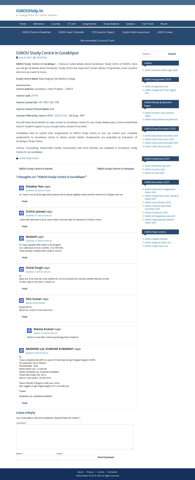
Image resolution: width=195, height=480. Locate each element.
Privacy (90, 472)
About (80, 472)
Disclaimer (112, 472)
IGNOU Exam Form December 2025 (161, 142)
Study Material (111, 23)
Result (164, 23)
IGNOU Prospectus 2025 (156, 212)
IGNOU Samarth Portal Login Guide (161, 70)
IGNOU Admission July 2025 (158, 165)
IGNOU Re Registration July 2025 (160, 216)
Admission (38, 23)
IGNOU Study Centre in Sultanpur (115, 168)
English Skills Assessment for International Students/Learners (135, 32)
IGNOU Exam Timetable (71, 32)
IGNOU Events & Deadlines (36, 32)
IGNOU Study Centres (29, 158)
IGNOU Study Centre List (156, 246)
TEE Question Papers (103, 32)
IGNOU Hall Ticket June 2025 (158, 146)
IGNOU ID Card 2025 (154, 173)
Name (20, 453)
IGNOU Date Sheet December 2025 (161, 135)
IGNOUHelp (41, 57)
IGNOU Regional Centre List (158, 242)
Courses (55, 23)
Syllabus (130, 23)
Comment (21, 423)
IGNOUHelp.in (29, 10)
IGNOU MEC (61, 115)
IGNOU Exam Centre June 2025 (159, 139)
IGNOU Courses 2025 (155, 169)
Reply (25, 201)
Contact (100, 472)
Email (60, 453)
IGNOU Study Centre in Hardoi (36, 168)
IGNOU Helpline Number (156, 239)
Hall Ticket (147, 23)
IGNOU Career (165, 32)
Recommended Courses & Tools (97, 40)
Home (23, 23)
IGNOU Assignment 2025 (156, 86)
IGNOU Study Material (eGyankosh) (161, 119)
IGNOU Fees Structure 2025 (158, 202)
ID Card (71, 23)
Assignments (89, 23)
